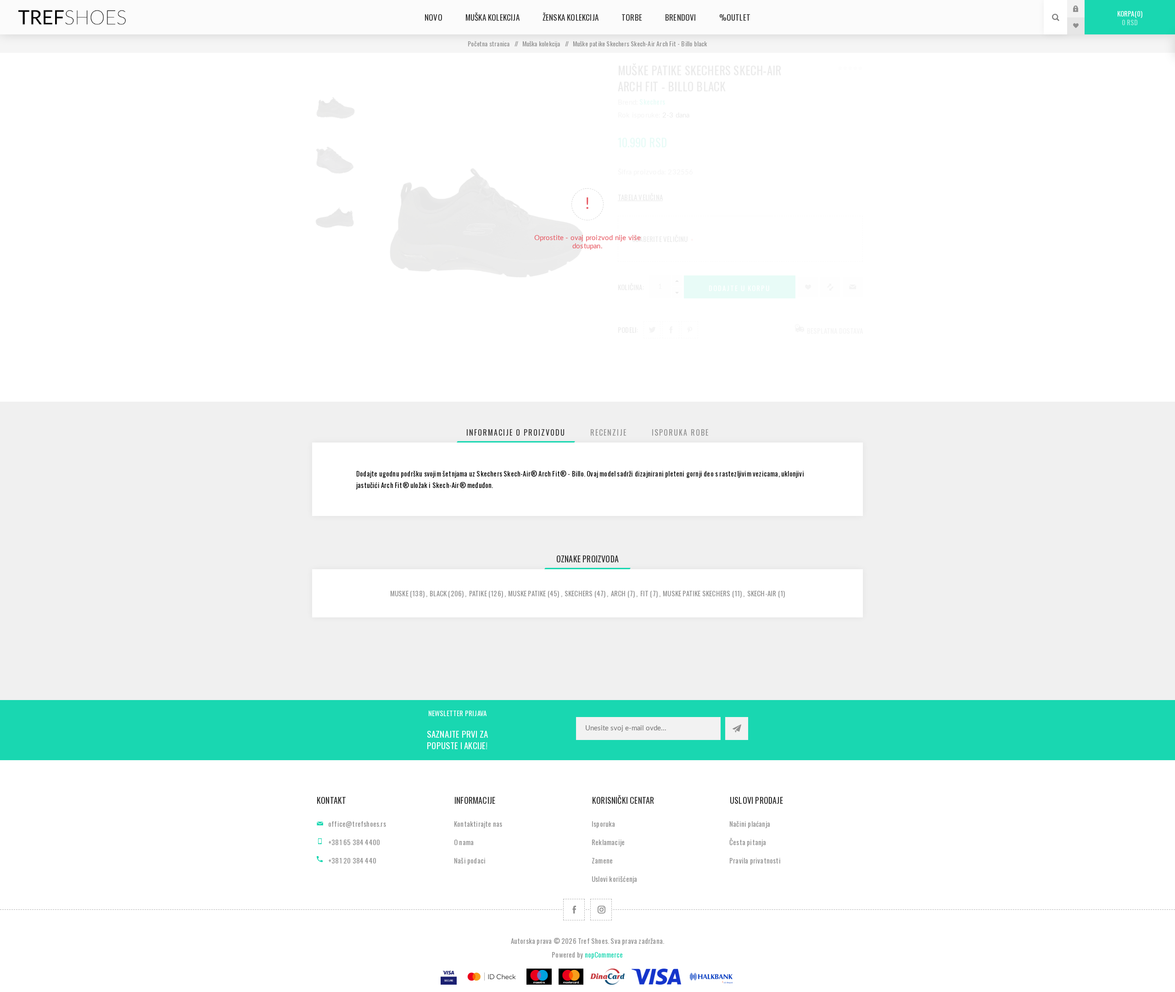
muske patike (527, 593)
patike (478, 593)
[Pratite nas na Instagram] (601, 909)
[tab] (516, 432)
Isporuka (603, 823)
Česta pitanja (748, 842)
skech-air (762, 593)
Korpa (1129, 17)
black (438, 593)
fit (644, 593)
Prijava (1083, 8)
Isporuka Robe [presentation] (680, 432)
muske (399, 593)
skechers (579, 593)
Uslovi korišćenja (614, 879)
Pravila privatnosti (755, 860)
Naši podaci (470, 860)
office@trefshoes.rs (357, 823)
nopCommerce (604, 954)
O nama (464, 842)
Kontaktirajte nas (478, 823)
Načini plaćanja (749, 823)
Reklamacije (608, 842)
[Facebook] (574, 909)
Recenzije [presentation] (608, 432)
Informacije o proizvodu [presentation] (515, 432)
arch (618, 593)
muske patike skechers (696, 593)
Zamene (602, 860)
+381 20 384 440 (352, 860)
